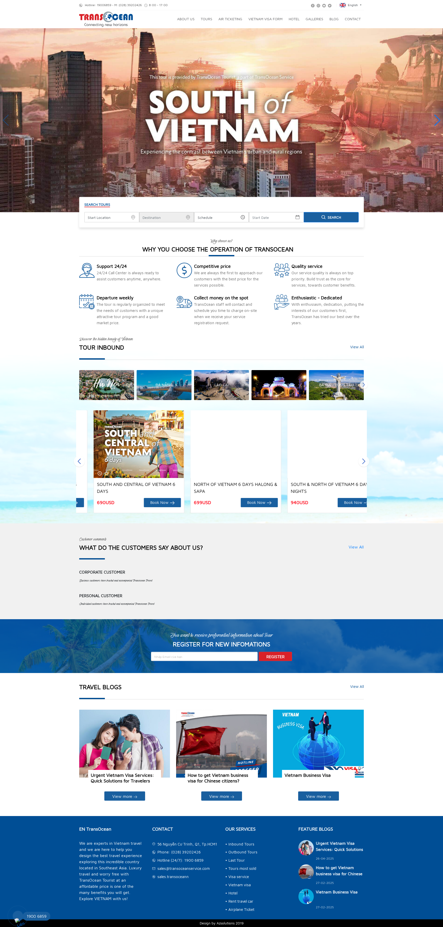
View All (357, 347)
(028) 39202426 (131, 5)
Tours (206, 19)
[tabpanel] (106, 385)
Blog (334, 19)
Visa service (238, 876)
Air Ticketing (230, 19)
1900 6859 (36, 916)
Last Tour (236, 860)
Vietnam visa (239, 885)
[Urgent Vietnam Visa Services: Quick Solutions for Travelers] (124, 744)
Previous (79, 385)
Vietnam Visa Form (265, 19)
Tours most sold (242, 868)
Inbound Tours (241, 844)
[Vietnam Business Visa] (318, 744)
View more (123, 796)
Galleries (314, 19)
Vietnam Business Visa (308, 775)
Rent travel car (240, 901)
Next (363, 385)
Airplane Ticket (241, 909)
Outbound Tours (242, 852)
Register (275, 657)
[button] (437, 120)
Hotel (294, 19)
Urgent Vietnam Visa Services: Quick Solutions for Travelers (122, 777)
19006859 (104, 5)
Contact (353, 19)
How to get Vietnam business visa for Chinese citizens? (218, 777)
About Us (186, 19)
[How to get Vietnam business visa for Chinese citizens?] (221, 744)
